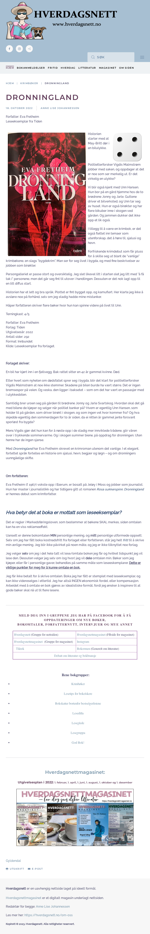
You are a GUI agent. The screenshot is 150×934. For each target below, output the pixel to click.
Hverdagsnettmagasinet (91, 634)
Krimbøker (78, 684)
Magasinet (107, 67)
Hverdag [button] (68, 67)
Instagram (83, 641)
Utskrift (17, 868)
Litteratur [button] (87, 67)
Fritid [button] (53, 67)
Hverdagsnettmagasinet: (75, 772)
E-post (37, 868)
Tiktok (20, 648)
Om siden (126, 67)
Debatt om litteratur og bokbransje (75, 656)
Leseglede (78, 723)
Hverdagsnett (22, 634)
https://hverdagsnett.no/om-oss (48, 915)
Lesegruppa (78, 733)
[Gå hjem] (61, 20)
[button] (142, 57)
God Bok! (78, 742)
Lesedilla (78, 713)
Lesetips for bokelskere (78, 693)
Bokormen (83, 648)
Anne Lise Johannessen (53, 906)
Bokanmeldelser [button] (31, 67)
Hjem (10, 67)
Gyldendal (13, 861)
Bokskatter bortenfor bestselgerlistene (78, 703)
